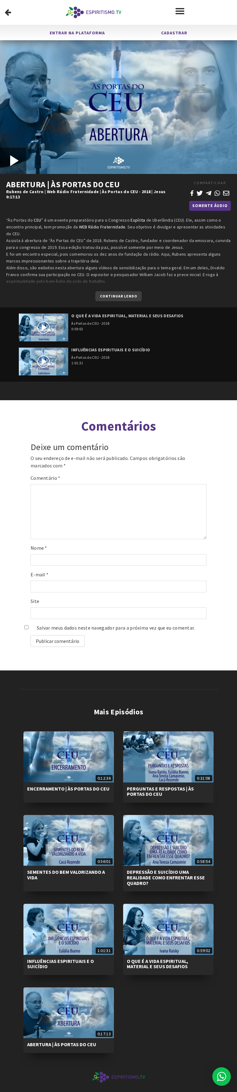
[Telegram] (208, 192)
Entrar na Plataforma (77, 33)
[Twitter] (200, 192)
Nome (39, 548)
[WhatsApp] (217, 192)
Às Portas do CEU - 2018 (126, 191)
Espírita (138, 220)
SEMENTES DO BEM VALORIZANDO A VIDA (66, 875)
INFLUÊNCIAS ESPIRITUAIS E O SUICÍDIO (60, 964)
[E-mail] (226, 192)
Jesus (160, 191)
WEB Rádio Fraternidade (102, 227)
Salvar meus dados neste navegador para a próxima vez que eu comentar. (116, 628)
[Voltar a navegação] (8, 12)
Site (35, 601)
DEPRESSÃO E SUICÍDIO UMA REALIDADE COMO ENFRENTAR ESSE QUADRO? (166, 877)
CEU (37, 220)
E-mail (39, 574)
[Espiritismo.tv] (93, 12)
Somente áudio (210, 205)
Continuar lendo (118, 296)
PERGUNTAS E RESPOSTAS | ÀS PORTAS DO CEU (160, 791)
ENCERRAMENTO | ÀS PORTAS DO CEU (68, 789)
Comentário (45, 478)
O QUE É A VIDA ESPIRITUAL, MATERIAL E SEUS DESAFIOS (157, 964)
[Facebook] (191, 192)
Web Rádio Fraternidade (73, 191)
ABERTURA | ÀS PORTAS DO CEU (61, 1044)
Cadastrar (174, 33)
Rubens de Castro (25, 191)
